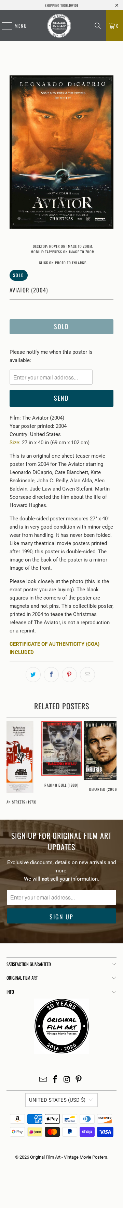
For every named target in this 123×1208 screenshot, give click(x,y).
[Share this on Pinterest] (69, 674)
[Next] (108, 153)
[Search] (97, 26)
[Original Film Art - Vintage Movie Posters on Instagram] (67, 1080)
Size (14, 442)
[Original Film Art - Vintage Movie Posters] (59, 25)
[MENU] (3, 26)
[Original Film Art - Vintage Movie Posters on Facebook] (55, 1080)
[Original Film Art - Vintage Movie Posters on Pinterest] (79, 1080)
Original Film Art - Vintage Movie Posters (68, 1157)
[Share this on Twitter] (33, 674)
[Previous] (14, 153)
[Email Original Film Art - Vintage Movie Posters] (43, 1080)
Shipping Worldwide (62, 5)
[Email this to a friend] (87, 674)
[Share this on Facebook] (51, 674)
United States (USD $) (57, 1100)
